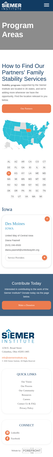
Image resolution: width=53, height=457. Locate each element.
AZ (16, 162)
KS (16, 173)
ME (37, 173)
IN (44, 167)
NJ (16, 185)
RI (30, 191)
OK (8, 191)
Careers (26, 399)
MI (16, 179)
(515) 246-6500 (13, 245)
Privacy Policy (26, 408)
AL (9, 162)
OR (15, 191)
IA (9, 173)
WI (40, 196)
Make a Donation (26, 305)
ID (30, 167)
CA (30, 162)
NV (8, 185)
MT (37, 179)
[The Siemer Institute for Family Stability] (11, 5)
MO (30, 179)
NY (30, 185)
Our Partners (26, 108)
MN (23, 179)
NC (37, 185)
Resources (26, 395)
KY (23, 173)
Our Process (26, 386)
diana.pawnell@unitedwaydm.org (22, 250)
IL (37, 167)
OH (44, 185)
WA (33, 196)
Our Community (26, 390)
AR (22, 162)
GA (22, 167)
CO (37, 162)
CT (44, 162)
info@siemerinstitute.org (14, 357)
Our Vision (26, 381)
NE (44, 179)
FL (16, 167)
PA (23, 191)
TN (44, 191)
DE (8, 167)
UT (19, 196)
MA (8, 179)
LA (30, 173)
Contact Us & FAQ (26, 403)
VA (26, 196)
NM (23, 185)
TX (12, 196)
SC (37, 191)
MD (44, 173)
